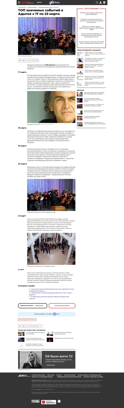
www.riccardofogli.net (47, 124)
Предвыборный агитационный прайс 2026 (69, 376)
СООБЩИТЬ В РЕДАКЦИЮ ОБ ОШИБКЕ (93, 376)
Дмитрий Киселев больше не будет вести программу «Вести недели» (94, 93)
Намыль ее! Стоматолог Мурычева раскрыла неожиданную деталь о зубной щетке (94, 78)
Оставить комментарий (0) (62, 305)
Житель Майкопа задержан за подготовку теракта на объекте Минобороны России (91, 35)
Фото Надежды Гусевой (24, 56)
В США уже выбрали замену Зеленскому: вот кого (92, 117)
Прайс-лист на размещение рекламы (42, 376)
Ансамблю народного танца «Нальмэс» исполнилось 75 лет (35, 344)
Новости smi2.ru (24, 369)
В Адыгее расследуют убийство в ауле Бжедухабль (91, 13)
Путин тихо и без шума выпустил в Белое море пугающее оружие (94, 111)
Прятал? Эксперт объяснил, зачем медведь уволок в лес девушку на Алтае (94, 84)
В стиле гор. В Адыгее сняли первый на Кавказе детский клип (35, 339)
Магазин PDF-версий (70, 375)
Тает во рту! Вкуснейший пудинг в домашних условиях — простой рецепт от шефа (94, 66)
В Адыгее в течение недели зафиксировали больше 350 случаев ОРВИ (91, 28)
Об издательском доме (38, 375)
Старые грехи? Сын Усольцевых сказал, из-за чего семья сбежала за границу (95, 54)
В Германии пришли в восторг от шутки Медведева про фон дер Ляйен (94, 123)
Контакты (59, 375)
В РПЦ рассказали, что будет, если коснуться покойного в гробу (94, 105)
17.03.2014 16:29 (22, 7)
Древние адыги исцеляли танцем (64, 338)
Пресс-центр (50, 375)
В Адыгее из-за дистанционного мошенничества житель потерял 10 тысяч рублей (91, 21)
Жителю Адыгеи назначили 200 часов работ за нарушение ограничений (91, 42)
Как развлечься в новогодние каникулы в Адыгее (63, 333)
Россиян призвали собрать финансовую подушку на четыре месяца (93, 100)
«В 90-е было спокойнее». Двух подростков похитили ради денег (94, 71)
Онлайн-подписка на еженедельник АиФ (89, 375)
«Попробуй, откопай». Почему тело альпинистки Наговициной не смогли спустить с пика (95, 60)
